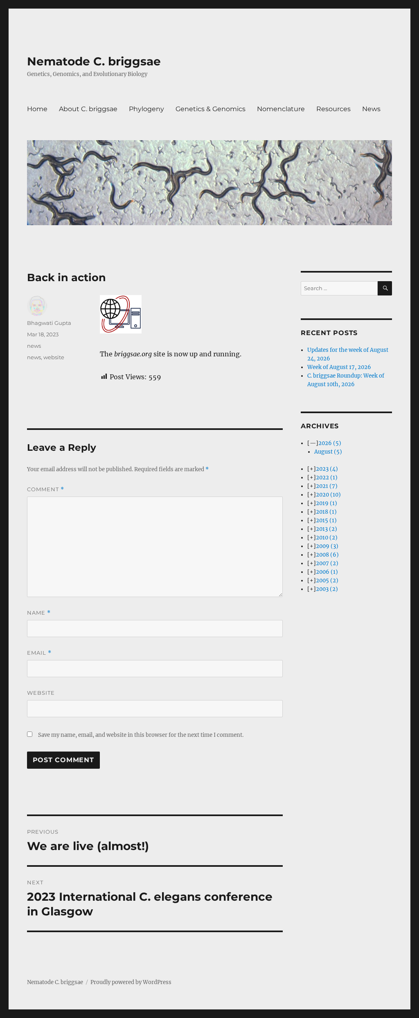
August (328, 451)
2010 (327, 537)
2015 (326, 520)
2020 (328, 494)
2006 (327, 571)
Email (39, 652)
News (371, 109)
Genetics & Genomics (211, 109)
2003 (327, 589)
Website (41, 692)
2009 (327, 546)
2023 (327, 468)
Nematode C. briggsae (94, 61)
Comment (45, 489)
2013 (326, 529)
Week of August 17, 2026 (339, 367)
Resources (333, 109)
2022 (327, 477)
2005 (327, 580)
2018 (326, 511)
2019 (326, 503)
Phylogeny (146, 109)
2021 (327, 486)
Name (39, 612)
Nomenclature (281, 109)
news (34, 345)
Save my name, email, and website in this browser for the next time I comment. (140, 735)
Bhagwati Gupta (49, 323)
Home (37, 109)
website (53, 357)
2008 (327, 554)
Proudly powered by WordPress (130, 982)
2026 (329, 443)
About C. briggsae (88, 109)
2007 (327, 563)
